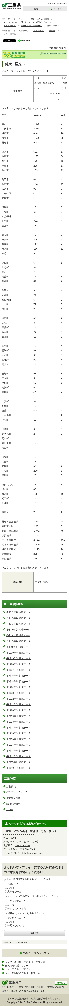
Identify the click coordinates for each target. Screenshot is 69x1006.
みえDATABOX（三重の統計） (17, 22)
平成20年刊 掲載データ (18, 710)
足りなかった (14, 891)
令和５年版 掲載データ (18, 624)
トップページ (20, 19)
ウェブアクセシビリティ (18, 969)
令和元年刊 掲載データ (18, 646)
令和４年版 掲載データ (18, 629)
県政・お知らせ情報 (40, 19)
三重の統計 (10, 778)
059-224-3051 (22, 845)
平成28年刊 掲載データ (18, 664)
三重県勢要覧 (10, 25)
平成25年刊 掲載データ (18, 681)
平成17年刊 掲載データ (31, 25)
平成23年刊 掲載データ (18, 693)
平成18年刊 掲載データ (18, 721)
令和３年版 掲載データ (18, 635)
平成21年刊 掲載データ (18, 704)
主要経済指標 (13, 798)
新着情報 (11, 786)
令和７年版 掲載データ (18, 612)
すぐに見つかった (16, 918)
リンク (9, 809)
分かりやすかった (16, 901)
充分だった (13, 884)
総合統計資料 (13, 803)
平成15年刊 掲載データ (18, 739)
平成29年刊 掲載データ (18, 658)
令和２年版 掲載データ (18, 641)
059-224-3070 (9, 991)
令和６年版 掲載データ (18, 618)
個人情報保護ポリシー (16, 965)
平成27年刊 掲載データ (18, 670)
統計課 (52, 30)
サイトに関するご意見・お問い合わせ (25, 973)
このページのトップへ (36, 953)
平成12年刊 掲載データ (18, 756)
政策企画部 (38, 30)
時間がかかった (15, 925)
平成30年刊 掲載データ (18, 652)
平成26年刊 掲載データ (18, 675)
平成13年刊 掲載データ (18, 750)
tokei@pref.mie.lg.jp (32, 853)
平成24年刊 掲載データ (18, 687)
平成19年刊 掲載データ (18, 716)
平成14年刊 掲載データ (18, 744)
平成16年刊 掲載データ (18, 733)
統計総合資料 (42, 22)
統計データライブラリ (18, 792)
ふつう (10, 887)
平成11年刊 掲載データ (18, 762)
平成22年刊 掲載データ (18, 698)
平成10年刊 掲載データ (18, 768)
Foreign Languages (57, 3)
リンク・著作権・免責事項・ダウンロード (27, 962)
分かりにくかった (16, 908)
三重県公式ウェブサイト (11, 6)
